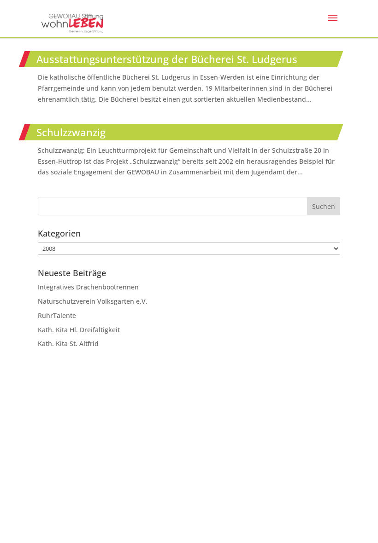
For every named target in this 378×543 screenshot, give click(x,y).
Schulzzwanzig (71, 132)
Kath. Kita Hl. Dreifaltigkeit (79, 329)
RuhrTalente (57, 315)
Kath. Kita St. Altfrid (68, 343)
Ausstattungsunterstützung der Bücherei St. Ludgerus (166, 59)
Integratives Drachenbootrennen (88, 287)
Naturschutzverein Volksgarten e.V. (93, 301)
